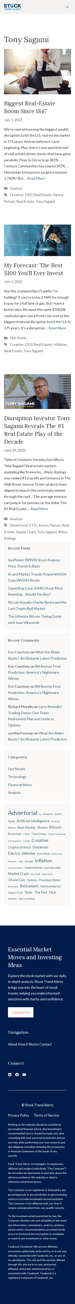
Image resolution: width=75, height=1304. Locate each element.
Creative (16, 194)
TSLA (52, 892)
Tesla (28, 892)
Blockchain (15, 833)
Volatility (12, 898)
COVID (26, 841)
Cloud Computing (57, 834)
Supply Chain (26, 532)
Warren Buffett (27, 898)
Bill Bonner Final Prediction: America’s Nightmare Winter (34, 672)
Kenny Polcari (49, 525)
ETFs (33, 525)
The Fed (40, 892)
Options (32, 880)
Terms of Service (46, 1115)
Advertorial (19, 525)
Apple (11, 821)
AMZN (58, 814)
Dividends (40, 847)
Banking (55, 821)
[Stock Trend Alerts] (12, 7)
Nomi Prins (47, 874)
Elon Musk (43, 853)
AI (40, 814)
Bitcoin (55, 827)
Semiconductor (50, 886)
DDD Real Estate (38, 194)
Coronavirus (15, 840)
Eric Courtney (19, 652)
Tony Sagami (45, 201)
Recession (13, 886)
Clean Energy (38, 833)
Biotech (42, 827)
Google (29, 861)
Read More (36, 178)
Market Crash (18, 874)
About (12, 1044)
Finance (12, 861)
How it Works (28, 1044)
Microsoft (35, 874)
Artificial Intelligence (33, 821)
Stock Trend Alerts (39, 1105)
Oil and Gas (16, 880)
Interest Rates (15, 868)
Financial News (20, 784)
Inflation (60, 344)
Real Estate (25, 201)
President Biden (49, 880)
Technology (17, 776)
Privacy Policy (18, 1115)
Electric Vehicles (22, 853)
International (33, 867)
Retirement (29, 886)
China (26, 833)
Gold (20, 861)
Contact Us (20, 1012)
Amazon (48, 814)
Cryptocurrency (19, 847)
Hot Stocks (18, 338)
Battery (12, 827)
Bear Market (27, 827)
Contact (45, 1044)
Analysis (16, 188)
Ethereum (57, 853)
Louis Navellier (52, 867)
